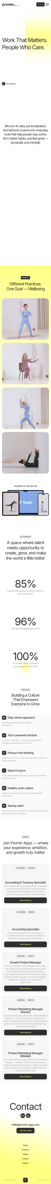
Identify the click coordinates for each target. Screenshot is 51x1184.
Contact (25, 1163)
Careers (25, 1159)
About (25, 1145)
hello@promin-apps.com (25, 1124)
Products (25, 1150)
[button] (47, 4)
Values (25, 1154)
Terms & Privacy (43, 1180)
